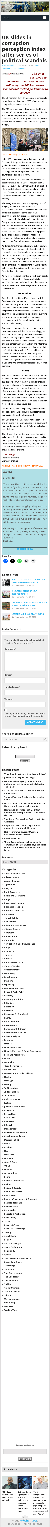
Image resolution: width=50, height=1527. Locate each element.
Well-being (9, 1303)
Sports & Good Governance (17, 1258)
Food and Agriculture (14, 1055)
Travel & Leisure (12, 1292)
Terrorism (9, 1269)
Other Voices (10, 1173)
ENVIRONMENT (11, 1025)
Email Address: (12, 687)
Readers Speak (11, 1206)
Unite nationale (12, 1299)
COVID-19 (9, 951)
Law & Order (10, 1118)
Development (11, 977)
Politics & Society (12, 1188)
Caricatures (9, 914)
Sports (7, 1255)
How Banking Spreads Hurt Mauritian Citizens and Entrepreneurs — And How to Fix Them (25, 812)
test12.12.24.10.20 (33, 1524)
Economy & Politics (13, 999)
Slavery (7, 1232)
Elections (8, 1010)
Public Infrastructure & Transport (20, 1199)
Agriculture (9, 885)
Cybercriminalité (12, 970)
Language (9, 1110)
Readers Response (13, 1203)
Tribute (8, 1295)
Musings (8, 1147)
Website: (8, 699)
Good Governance (13, 1066)
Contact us (14, 1524)
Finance (8, 1044)
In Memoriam (11, 1088)
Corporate (9, 940)
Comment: (10, 649)
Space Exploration (13, 1247)
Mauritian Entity (12, 838)
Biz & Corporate (12, 892)
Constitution (10, 936)
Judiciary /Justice (12, 1099)
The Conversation (9, 65)
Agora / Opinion (12, 881)
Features (8, 1040)
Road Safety (10, 1218)
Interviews (9, 1095)
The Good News (11, 1277)
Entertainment (11, 1021)
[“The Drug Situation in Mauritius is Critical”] (9, 1482)
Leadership (9, 1121)
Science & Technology (15, 1229)
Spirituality (9, 1251)
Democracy (9, 973)
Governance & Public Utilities (18, 1073)
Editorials (8, 1003)
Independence (11, 1092)
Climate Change (12, 929)
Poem (7, 1177)
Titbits (7, 1284)
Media (7, 1144)
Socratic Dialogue (12, 1243)
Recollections (10, 1210)
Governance (10, 1070)
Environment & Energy (15, 1029)
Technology (10, 1266)
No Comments (20, 69)
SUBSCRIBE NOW (25, 549)
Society (8, 1240)
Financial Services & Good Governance (22, 1051)
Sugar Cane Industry (14, 1262)
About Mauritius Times (15, 873)
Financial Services (12, 1047)
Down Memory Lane (14, 988)
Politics (7, 1184)
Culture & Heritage (13, 962)
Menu (6, 18)
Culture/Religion (12, 966)
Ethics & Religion (12, 1036)
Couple (7, 947)
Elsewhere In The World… (17, 1014)
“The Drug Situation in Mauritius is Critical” (25, 774)
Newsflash (9, 1155)
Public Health (10, 1195)
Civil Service (10, 922)
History (7, 1084)
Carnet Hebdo (11, 918)
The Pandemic (11, 1280)
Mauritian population (14, 1136)
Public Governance (13, 1192)
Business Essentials (13, 907)
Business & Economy (14, 903)
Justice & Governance (14, 1107)
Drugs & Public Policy (14, 992)
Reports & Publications (15, 1214)
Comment (9, 933)
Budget (8, 899)
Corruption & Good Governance (19, 944)
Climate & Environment (15, 925)
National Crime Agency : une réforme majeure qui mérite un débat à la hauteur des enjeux (24, 784)
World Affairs (10, 1310)
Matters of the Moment (16, 1132)
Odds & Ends (10, 1162)
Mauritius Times (28, 1521)
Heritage (8, 1081)
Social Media (10, 1236)
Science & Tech (11, 1225)
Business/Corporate (14, 910)
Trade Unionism (12, 1288)
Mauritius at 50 (11, 1140)
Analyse (8, 888)
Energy (7, 1018)
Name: (8, 675)
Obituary (8, 1158)
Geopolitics (9, 1062)
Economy (8, 996)
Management (10, 1129)
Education (9, 1007)
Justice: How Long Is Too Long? (19, 778)
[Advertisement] (25, 24)
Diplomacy (9, 984)
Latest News (10, 1114)
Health (7, 1077)
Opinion (8, 1169)
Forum (7, 1058)
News (6, 1151)
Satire (7, 1221)
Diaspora (8, 981)
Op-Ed (7, 1166)
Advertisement (11, 877)
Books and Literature (14, 896)
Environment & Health (15, 1033)
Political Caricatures (14, 1181)
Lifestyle (8, 1125)
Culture (8, 955)
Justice (7, 1103)
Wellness (8, 1306)
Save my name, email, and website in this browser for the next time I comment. (24, 714)
